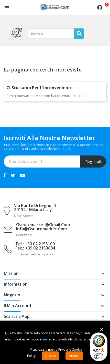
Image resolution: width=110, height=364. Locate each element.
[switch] (98, 356)
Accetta (74, 356)
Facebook (5, 175)
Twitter (13, 175)
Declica (50, 356)
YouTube (22, 175)
